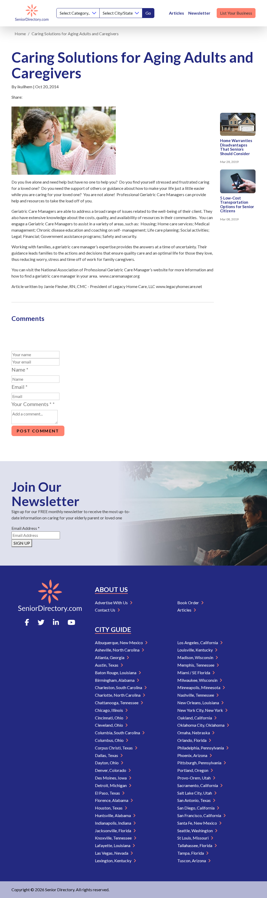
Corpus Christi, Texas (114, 747)
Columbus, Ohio (109, 740)
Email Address (25, 528)
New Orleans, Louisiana (198, 702)
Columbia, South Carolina (118, 732)
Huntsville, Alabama (113, 815)
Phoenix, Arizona (192, 755)
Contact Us (105, 609)
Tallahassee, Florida (195, 845)
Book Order (188, 602)
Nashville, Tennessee (196, 694)
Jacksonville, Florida (113, 830)
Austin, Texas (107, 664)
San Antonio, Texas (194, 800)
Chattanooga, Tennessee (117, 702)
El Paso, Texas (108, 792)
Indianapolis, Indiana (113, 822)
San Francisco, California (199, 815)
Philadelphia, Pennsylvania (201, 747)
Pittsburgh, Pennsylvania (199, 762)
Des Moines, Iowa (111, 777)
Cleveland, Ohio (109, 725)
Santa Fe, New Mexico (197, 822)
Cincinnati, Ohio (109, 717)
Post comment (38, 430)
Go (148, 12)
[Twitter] (41, 622)
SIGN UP (22, 543)
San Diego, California (196, 807)
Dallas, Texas (107, 755)
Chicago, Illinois (109, 710)
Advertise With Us (112, 602)
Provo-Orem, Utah (194, 777)
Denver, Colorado (111, 770)
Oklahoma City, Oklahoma (201, 725)
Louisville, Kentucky (195, 649)
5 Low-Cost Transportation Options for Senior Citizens (237, 204)
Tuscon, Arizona (192, 860)
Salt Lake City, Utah (195, 792)
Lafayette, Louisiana (113, 845)
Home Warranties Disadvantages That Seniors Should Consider (236, 147)
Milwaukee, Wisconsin (197, 680)
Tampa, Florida (191, 852)
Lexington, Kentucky (113, 860)
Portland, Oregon (193, 770)
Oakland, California (195, 717)
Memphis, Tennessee (196, 664)
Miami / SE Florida (194, 672)
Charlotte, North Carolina (118, 694)
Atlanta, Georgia (110, 657)
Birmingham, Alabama (115, 680)
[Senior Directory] (31, 13)
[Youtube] (71, 622)
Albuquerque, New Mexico (119, 642)
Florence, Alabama (112, 800)
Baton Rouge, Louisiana (116, 672)
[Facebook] (27, 622)
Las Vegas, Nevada (112, 852)
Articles (176, 12)
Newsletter (199, 12)
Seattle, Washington (195, 830)
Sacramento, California (198, 785)
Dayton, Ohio (107, 762)
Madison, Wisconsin (195, 657)
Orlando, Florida (192, 740)
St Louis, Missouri (193, 837)
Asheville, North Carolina (117, 649)
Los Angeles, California (198, 642)
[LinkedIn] (56, 622)
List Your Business (236, 12)
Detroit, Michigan (111, 785)
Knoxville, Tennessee (113, 837)
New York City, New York (200, 710)
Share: (16, 97)
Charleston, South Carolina (119, 687)
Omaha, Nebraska (194, 732)
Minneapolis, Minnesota (199, 687)
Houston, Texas (109, 807)
